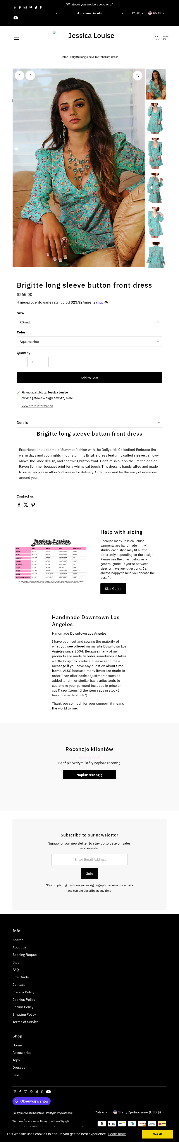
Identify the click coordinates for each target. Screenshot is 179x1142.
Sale (15, 1075)
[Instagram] (25, 8)
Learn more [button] (117, 1134)
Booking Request (25, 954)
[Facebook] (20, 8)
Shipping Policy (24, 1014)
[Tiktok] (36, 8)
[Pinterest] (30, 8)
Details (22, 422)
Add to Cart (89, 378)
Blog (15, 962)
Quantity (23, 352)
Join (89, 873)
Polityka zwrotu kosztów (28, 1113)
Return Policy (22, 1007)
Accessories (21, 1052)
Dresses (18, 1067)
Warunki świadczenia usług (29, 1121)
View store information (37, 405)
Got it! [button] (157, 1134)
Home (64, 57)
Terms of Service (25, 1022)
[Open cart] (164, 38)
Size (20, 313)
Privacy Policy (23, 992)
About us (19, 947)
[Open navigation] (16, 38)
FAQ (15, 969)
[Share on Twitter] (26, 505)
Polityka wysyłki (60, 1121)
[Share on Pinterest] (33, 505)
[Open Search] (157, 38)
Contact (18, 984)
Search (17, 940)
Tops (16, 1060)
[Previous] (57, 13)
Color (21, 332)
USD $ (157, 13)
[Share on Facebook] (19, 505)
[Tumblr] (41, 8)
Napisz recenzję (89, 775)
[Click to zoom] (138, 76)
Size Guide (113, 588)
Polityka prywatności (59, 1113)
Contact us (25, 496)
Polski (136, 13)
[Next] (122, 13)
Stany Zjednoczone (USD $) (139, 1112)
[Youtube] (15, 18)
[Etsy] (14, 8)
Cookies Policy (23, 999)
